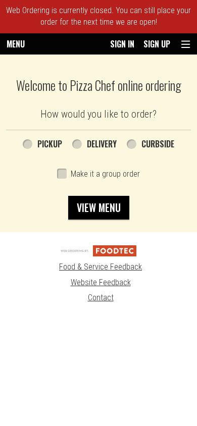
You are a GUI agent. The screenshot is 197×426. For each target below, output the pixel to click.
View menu (99, 207)
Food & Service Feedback (100, 267)
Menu (16, 44)
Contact (101, 297)
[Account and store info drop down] (185, 44)
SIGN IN (122, 44)
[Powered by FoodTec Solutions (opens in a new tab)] (98, 250)
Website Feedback (101, 282)
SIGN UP (156, 44)
